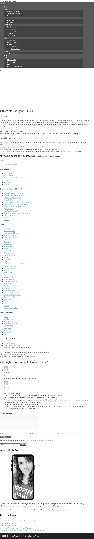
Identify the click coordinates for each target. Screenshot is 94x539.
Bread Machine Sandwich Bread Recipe (17, 528)
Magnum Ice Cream (10, 266)
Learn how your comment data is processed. (40, 440)
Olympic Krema (9, 279)
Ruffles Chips (8, 299)
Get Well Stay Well (6, 151)
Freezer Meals (11, 20)
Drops (12, 325)
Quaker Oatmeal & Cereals (12, 295)
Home (6, 7)
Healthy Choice (9, 253)
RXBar (6, 301)
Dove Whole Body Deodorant (13, 178)
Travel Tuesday (11, 35)
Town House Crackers (11, 308)
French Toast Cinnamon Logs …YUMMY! (13, 354)
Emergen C (7, 328)
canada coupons (21, 352)
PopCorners (8, 284)
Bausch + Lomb (9, 323)
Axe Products (8, 173)
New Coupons (4, 352)
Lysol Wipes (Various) (11, 211)
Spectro (6, 184)
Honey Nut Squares (10, 523)
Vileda (6, 217)
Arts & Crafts (11, 40)
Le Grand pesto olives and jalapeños (16, 264)
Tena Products (8, 332)
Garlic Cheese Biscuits (11, 526)
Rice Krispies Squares (11, 297)
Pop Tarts (7, 286)
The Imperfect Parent (13, 13)
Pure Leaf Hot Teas (10, 290)
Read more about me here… (58, 510)
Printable (13, 352)
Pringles (6, 288)
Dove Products (8, 176)
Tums (5, 334)
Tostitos (6, 306)
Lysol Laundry (8, 209)
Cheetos (6, 239)
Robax (6, 330)
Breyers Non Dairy (10, 235)
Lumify (16, 323)
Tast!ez (6, 303)
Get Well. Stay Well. (10, 343)
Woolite (6, 220)
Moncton (13, 29)
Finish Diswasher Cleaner (12, 198)
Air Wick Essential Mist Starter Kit (14, 193)
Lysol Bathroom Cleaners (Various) (15, 204)
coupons (13, 147)
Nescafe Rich (8, 275)
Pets (8, 16)
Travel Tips (10, 33)
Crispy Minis (8, 244)
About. (6, 57)
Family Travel (8, 24)
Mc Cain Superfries (10, 268)
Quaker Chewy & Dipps (11, 292)
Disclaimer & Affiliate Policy (15, 66)
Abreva (6, 317)
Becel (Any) (7, 228)
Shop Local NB (11, 53)
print (35, 352)
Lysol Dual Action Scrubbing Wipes (15, 206)
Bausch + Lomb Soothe (11, 321)
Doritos (6, 248)
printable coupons (43, 352)
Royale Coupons (9, 215)
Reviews (9, 44)
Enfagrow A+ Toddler (10, 165)
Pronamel (7, 180)
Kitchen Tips (10, 22)
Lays (5, 262)
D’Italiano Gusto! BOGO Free (13, 246)
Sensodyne (7, 182)
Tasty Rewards (5, 149)
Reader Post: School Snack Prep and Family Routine (17, 356)
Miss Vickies (8, 273)
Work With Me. (11, 60)
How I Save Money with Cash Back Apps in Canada (21, 521)
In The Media (11, 62)
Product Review (15, 46)
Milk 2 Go (7, 270)
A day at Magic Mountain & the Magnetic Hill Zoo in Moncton (24, 530)
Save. (5, 55)
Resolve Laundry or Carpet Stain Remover (17, 213)
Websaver (7, 347)
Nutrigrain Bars (8, 277)
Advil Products (8, 319)
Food (5, 18)
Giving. (9, 64)
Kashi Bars (7, 259)
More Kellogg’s (5, 147)
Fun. (5, 38)
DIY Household (11, 42)
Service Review (15, 49)
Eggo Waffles (8, 250)
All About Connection (13, 11)
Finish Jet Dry (8, 200)
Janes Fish (7, 257)
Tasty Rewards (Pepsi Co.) (12, 345)
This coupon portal (6, 142)
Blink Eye (7, 325)
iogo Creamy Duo (9, 255)
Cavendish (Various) (10, 237)
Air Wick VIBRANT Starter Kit (13, 195)
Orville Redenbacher (10, 281)
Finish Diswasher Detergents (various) (16, 202)
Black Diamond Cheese (11, 233)
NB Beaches (14, 31)
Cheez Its (7, 242)
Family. (6, 9)
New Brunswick (11, 27)
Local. (6, 51)
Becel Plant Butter (9, 231)
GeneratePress (34, 536)
